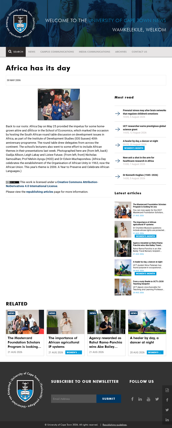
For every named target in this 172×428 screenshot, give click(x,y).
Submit (108, 398)
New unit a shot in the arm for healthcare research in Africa (138, 159)
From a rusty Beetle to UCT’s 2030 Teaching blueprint (148, 282)
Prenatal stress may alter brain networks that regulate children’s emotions (144, 112)
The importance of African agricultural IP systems (144, 223)
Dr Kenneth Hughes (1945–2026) (140, 175)
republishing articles (39, 191)
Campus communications (57, 51)
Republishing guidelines (115, 424)
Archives (121, 51)
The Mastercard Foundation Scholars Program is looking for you (149, 205)
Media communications (94, 51)
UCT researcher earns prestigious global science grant (144, 128)
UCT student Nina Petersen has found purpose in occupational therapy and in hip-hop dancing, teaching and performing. (147, 266)
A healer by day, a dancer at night (140, 141)
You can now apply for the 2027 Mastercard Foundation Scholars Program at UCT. (148, 211)
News (31, 51)
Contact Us (139, 51)
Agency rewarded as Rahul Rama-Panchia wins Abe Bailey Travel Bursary (148, 244)
